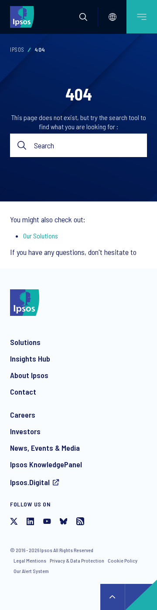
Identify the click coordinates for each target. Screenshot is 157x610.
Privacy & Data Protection (77, 560)
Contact (23, 391)
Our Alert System (31, 571)
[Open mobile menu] (141, 17)
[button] (83, 17)
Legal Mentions (30, 560)
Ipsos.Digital (30, 482)
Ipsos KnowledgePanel (46, 464)
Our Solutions (40, 235)
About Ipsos (29, 375)
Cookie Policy (122, 560)
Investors (25, 431)
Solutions (25, 342)
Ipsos (17, 49)
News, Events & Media (45, 447)
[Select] (112, 17)
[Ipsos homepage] (24, 16)
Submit (22, 146)
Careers (22, 414)
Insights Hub (30, 358)
